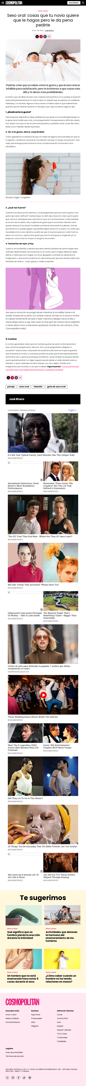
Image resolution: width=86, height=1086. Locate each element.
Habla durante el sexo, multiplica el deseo (43, 370)
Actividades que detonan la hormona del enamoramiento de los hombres (61, 936)
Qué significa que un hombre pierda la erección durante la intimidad (23, 935)
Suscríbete (74, 3)
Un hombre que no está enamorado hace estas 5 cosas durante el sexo (22, 978)
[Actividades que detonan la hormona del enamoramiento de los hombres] (62, 915)
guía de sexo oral (56, 386)
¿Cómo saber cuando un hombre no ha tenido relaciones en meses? (61, 978)
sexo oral (24, 386)
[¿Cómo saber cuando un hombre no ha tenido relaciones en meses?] (62, 959)
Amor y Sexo (43, 11)
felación (38, 386)
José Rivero (49, 30)
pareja (11, 386)
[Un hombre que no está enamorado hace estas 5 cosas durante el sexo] (24, 959)
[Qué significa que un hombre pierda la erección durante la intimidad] (24, 915)
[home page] (14, 2)
